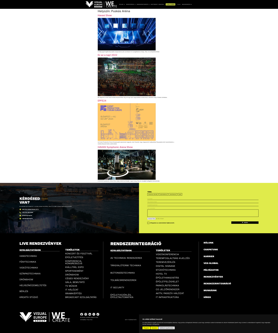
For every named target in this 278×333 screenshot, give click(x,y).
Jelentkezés (172, 194)
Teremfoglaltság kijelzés (173, 258)
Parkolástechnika (167, 285)
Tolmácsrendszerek (123, 280)
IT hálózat (71, 289)
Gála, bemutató (75, 282)
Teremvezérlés (165, 262)
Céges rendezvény (77, 278)
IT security (117, 287)
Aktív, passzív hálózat (170, 293)
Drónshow (26, 279)
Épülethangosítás (167, 277)
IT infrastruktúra (167, 297)
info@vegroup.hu (27, 215)
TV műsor (71, 286)
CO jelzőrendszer (167, 289)
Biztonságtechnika (122, 272)
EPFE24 (102, 100)
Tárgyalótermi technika (125, 265)
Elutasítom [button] (154, 328)
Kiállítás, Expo (74, 267)
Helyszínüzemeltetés (32, 285)
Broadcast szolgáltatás (81, 297)
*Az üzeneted (151, 208)
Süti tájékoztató (130, 319)
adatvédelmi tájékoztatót (166, 223)
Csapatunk (211, 249)
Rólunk (208, 242)
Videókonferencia (167, 254)
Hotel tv (161, 273)
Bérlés (23, 291)
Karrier (209, 256)
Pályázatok (211, 270)
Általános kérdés (153, 194)
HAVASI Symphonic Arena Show (115, 147)
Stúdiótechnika (166, 269)
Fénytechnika (27, 261)
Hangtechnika (28, 256)
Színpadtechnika (30, 273)
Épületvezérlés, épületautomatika (121, 296)
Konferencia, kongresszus (73, 262)
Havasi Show (105, 15)
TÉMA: (149, 192)
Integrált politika (86, 319)
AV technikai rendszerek (126, 258)
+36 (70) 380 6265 (27, 212)
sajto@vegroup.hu (27, 218)
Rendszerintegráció (217, 283)
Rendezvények (213, 276)
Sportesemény (74, 271)
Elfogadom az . (162, 223)
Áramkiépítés (73, 293)
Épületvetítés (74, 257)
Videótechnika (28, 267)
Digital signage (165, 266)
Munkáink (210, 290)
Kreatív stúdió (28, 297)
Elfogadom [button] (146, 328)
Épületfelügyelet (167, 281)
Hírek (207, 297)
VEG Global (211, 263)
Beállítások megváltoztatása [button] (167, 328)
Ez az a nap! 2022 (107, 55)
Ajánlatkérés (163, 194)
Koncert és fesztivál (78, 253)
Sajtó (180, 194)
